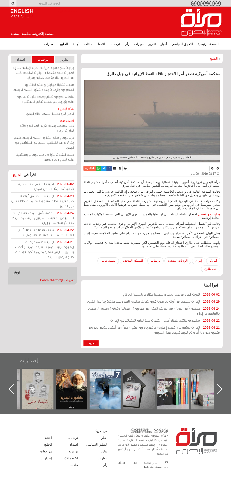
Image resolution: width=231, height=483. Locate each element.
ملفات (88, 44)
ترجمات (115, 44)
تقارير (152, 44)
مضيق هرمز (108, 260)
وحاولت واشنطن (209, 214)
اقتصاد (101, 44)
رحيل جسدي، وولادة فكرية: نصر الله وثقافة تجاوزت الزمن (47, 125)
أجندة (75, 44)
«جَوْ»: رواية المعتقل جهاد (42, 376)
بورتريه (73, 451)
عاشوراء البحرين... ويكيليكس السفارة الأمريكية (110, 379)
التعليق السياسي (182, 44)
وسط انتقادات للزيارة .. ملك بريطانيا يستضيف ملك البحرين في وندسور (45, 157)
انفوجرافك (71, 458)
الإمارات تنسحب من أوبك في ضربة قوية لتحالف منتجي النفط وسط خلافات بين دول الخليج (153, 301)
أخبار (164, 44)
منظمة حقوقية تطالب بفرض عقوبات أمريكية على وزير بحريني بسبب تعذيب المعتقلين (45, 99)
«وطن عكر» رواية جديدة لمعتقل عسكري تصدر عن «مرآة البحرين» (177, 382)
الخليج (64, 44)
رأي (127, 44)
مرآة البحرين (201, 22)
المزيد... (91, 343)
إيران (198, 260)
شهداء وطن (76, 373)
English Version (22, 13)
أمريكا (213, 260)
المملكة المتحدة (133, 260)
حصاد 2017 (143, 373)
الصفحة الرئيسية (208, 44)
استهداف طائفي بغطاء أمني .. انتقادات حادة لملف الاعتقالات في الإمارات (165, 320)
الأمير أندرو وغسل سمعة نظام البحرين (49, 111)
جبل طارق (210, 268)
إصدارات (49, 44)
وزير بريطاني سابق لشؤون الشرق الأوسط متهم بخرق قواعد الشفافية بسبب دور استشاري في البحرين (44, 142)
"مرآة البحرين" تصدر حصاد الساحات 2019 (211, 379)
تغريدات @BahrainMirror (57, 280)
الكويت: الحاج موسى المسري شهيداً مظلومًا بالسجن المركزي (171, 294)
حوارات (139, 44)
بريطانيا (155, 260)
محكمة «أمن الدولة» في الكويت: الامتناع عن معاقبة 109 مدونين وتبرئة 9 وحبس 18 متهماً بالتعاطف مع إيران (154, 311)
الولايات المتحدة (178, 260)
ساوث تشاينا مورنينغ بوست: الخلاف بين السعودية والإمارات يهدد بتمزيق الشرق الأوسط (43, 87)
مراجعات (46, 451)
